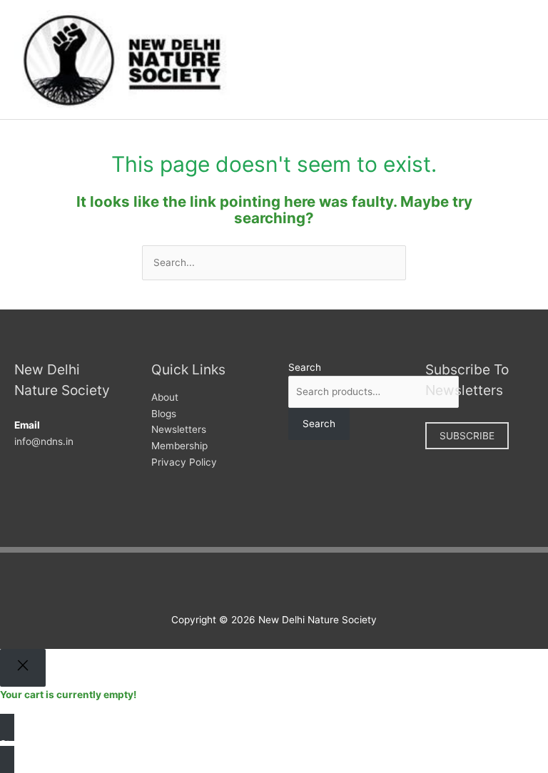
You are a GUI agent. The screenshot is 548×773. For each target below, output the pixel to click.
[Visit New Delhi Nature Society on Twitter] (259, 584)
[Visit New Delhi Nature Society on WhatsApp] (303, 584)
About (164, 397)
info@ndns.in (43, 441)
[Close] (23, 668)
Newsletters (178, 429)
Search (304, 367)
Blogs (163, 413)
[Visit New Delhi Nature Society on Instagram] (281, 584)
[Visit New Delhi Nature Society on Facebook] (237, 584)
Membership (179, 445)
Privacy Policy (184, 462)
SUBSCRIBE (467, 435)
